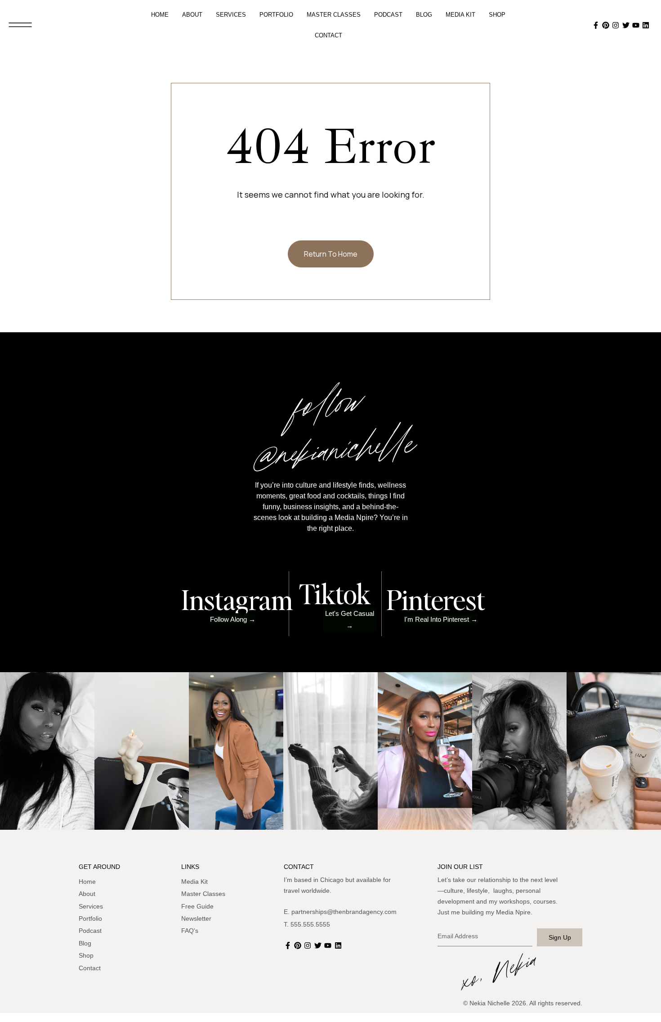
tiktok (335, 593)
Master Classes (334, 14)
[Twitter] (627, 25)
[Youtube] (637, 25)
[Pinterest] (607, 25)
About (192, 14)
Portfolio (276, 14)
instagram (237, 599)
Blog (424, 14)
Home (160, 14)
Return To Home (330, 254)
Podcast (388, 14)
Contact (328, 35)
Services (231, 14)
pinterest (435, 599)
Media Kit (460, 14)
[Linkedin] (647, 25)
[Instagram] (617, 25)
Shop (497, 14)
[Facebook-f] (597, 25)
